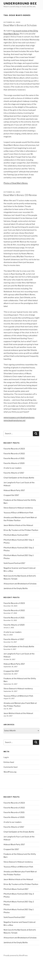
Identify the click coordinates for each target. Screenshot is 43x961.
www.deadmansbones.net (14, 420)
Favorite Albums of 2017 (14, 473)
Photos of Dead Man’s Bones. (16, 183)
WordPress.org (10, 772)
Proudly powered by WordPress (16, 955)
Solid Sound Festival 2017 (14, 563)
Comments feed (10, 767)
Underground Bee (20, 3)
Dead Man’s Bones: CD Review (20, 195)
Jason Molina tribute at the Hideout (18, 525)
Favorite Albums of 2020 (14, 463)
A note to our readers (13, 468)
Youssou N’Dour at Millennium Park (18, 513)
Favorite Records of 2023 (14, 449)
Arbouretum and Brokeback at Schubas (20, 584)
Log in (6, 757)
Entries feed (9, 762)
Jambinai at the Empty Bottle (16, 588)
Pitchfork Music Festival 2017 (16, 535)
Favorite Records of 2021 (14, 458)
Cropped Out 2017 (11, 495)
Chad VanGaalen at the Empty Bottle (19, 478)
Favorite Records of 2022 (14, 453)
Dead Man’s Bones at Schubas (20, 25)
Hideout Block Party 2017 (14, 490)
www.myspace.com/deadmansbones (19, 417)
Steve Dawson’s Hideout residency (18, 508)
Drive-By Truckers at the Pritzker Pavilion (21, 530)
